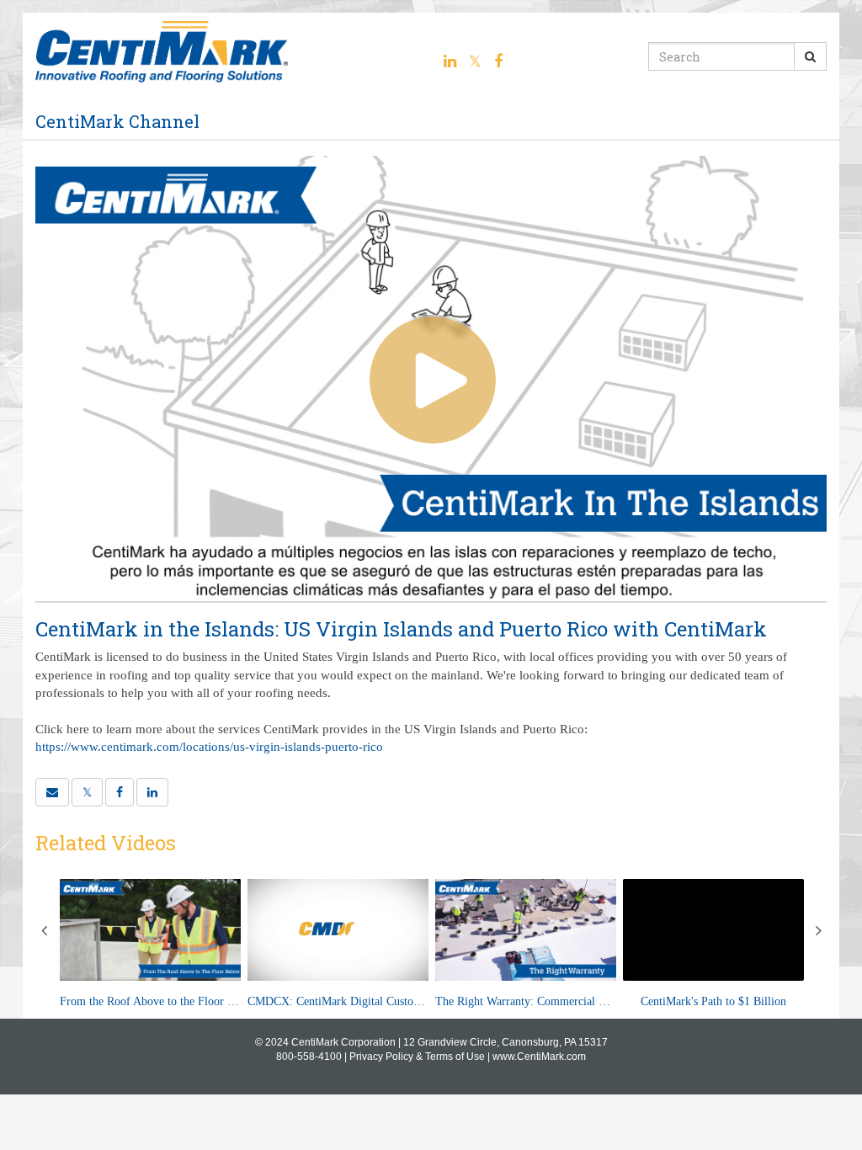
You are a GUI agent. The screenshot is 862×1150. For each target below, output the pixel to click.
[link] (87, 792)
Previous (43, 930)
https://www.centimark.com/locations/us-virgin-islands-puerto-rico (209, 746)
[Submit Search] (810, 56)
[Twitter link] (475, 61)
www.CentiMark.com (539, 1056)
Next (818, 930)
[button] (52, 792)
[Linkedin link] (450, 61)
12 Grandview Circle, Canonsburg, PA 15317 (505, 1042)
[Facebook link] (498, 61)
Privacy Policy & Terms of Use (417, 1056)
